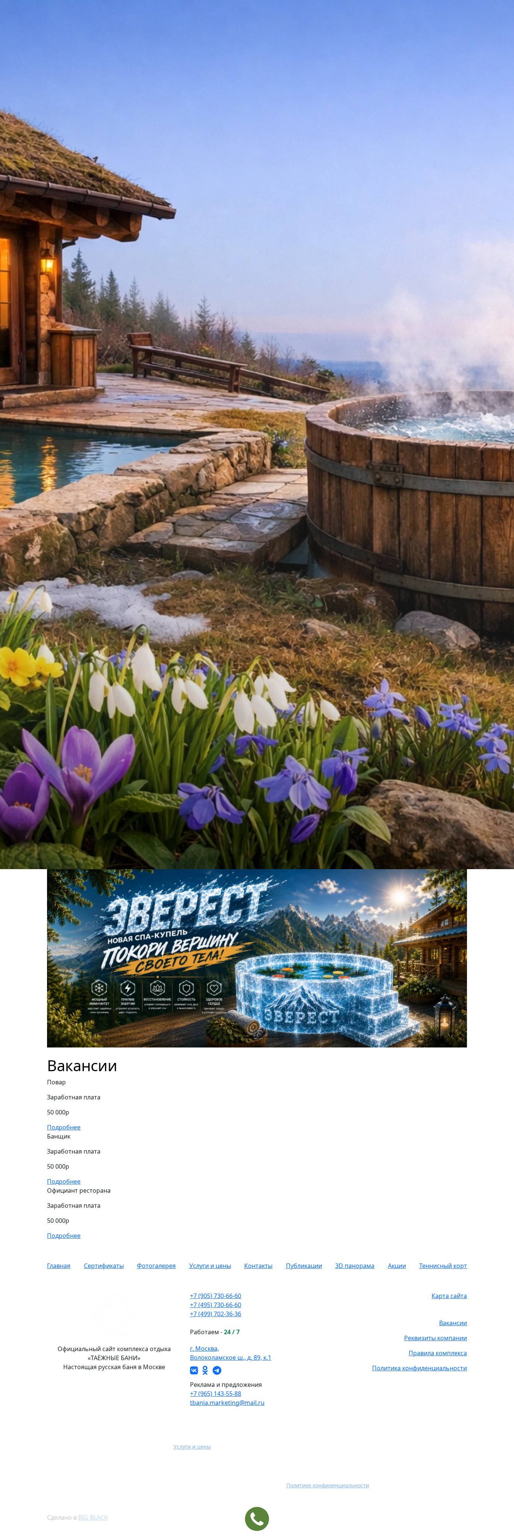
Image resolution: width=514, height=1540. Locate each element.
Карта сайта (449, 1296)
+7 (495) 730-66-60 (215, 1305)
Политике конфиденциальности (327, 1485)
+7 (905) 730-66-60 (215, 1296)
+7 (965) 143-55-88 (215, 1393)
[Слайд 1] (236, 1037)
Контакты (258, 1266)
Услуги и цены (210, 1266)
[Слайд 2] (250, 1037)
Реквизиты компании (435, 1338)
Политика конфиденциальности (419, 1368)
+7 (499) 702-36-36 (215, 1314)
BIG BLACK (93, 1517)
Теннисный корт (443, 1266)
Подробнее (64, 1127)
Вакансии (453, 1323)
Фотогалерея (156, 1266)
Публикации (304, 1266)
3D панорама (354, 1266)
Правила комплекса (438, 1353)
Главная (58, 1266)
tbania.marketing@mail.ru (227, 1403)
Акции (397, 1266)
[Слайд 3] (263, 1037)
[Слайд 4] (277, 1037)
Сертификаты (104, 1266)
